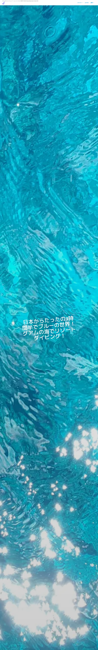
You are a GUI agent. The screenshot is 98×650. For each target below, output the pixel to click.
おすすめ (87, 2)
